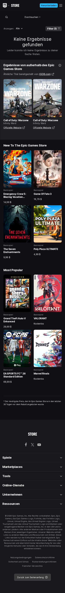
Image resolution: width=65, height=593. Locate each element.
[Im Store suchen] (6, 17)
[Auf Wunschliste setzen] (28, 153)
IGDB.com (46, 74)
